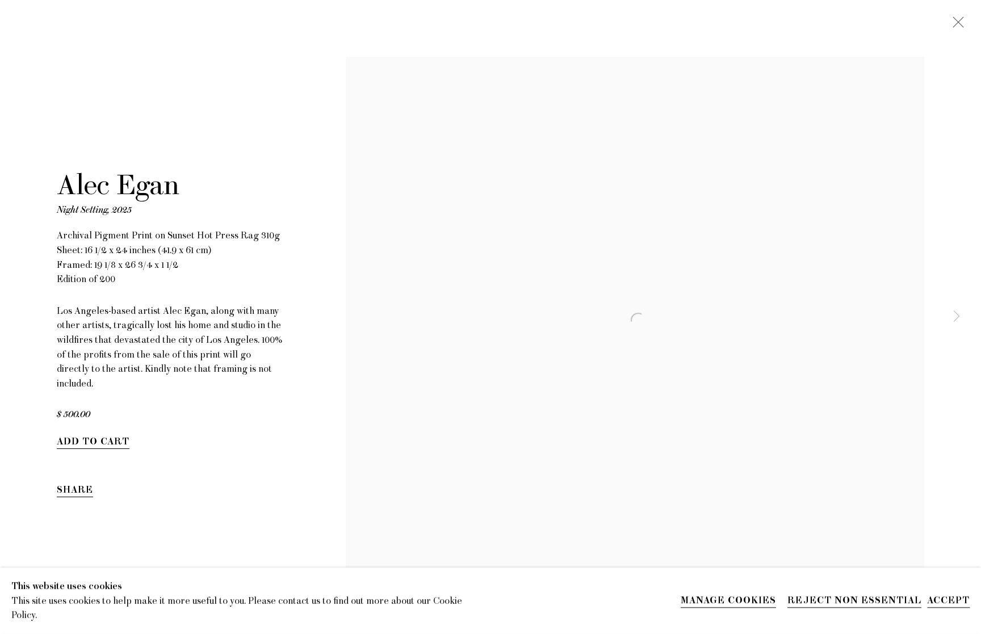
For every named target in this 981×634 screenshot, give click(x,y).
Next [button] (956, 317)
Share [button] (75, 489)
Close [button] (955, 25)
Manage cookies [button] (728, 601)
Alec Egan (118, 185)
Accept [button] (948, 601)
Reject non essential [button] (854, 601)
